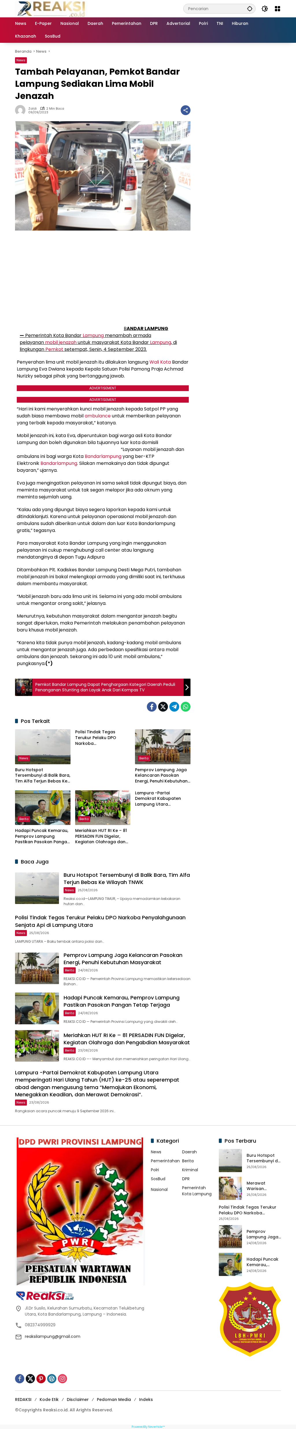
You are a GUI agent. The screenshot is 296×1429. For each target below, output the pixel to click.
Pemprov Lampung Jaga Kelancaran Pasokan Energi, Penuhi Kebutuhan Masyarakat (161, 775)
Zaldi (32, 108)
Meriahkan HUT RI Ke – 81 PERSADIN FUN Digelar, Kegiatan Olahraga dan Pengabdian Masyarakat (101, 836)
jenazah (68, 342)
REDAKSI (23, 1399)
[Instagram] (62, 1378)
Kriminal (190, 1170)
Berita (144, 758)
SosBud (158, 1179)
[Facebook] (152, 707)
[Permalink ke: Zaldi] (21, 110)
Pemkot (54, 349)
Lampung (93, 335)
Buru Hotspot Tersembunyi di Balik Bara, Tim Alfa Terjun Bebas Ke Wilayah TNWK (42, 775)
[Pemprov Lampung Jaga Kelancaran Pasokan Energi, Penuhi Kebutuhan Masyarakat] (162, 746)
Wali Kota (160, 362)
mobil (51, 342)
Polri (155, 1170)
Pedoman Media (114, 1399)
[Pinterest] (41, 1378)
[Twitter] (163, 707)
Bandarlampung (103, 456)
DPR (186, 1179)
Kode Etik (49, 1399)
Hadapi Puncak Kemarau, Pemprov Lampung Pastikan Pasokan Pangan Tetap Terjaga (42, 836)
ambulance (98, 416)
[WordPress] (51, 1378)
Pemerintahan (165, 1161)
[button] (250, 8)
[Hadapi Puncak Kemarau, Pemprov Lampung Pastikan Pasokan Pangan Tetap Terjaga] (43, 807)
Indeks (146, 1399)
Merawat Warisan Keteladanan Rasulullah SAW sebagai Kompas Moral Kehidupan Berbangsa (263, 1186)
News (20, 60)
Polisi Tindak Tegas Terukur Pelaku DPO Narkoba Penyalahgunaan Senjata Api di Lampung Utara (101, 737)
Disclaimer (78, 1399)
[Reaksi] (51, 8)
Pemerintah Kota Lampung (197, 1191)
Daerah (189, 1152)
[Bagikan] (185, 110)
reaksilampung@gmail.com (52, 1336)
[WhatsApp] (185, 707)
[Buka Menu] (277, 8)
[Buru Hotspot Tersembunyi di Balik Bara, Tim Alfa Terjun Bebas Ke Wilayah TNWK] (43, 746)
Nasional (159, 1189)
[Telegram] (174, 707)
